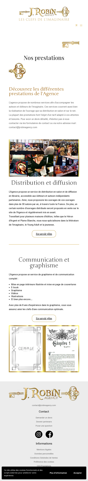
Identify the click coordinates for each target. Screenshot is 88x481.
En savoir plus (44, 233)
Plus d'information (58, 473)
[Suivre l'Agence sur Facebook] (49, 437)
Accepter (78, 473)
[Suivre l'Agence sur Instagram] (38, 437)
